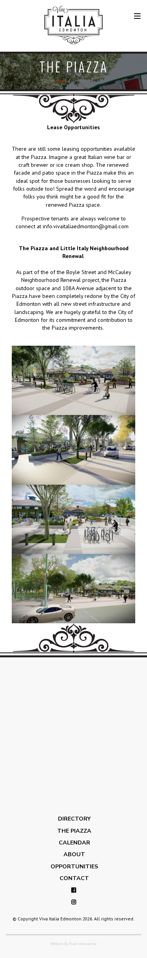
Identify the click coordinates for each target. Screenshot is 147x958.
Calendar (73, 842)
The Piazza (73, 831)
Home (60, 80)
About (73, 854)
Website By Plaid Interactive (73, 943)
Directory (73, 819)
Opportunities (73, 866)
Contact (73, 878)
